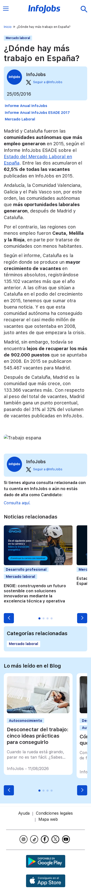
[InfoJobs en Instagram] (24, 839)
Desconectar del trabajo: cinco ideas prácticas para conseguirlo (38, 735)
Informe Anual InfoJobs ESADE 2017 (37, 113)
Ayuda (24, 813)
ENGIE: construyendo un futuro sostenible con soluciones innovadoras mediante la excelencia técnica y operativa (35, 593)
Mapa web (48, 819)
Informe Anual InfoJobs (26, 106)
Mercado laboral (18, 38)
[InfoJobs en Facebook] (45, 839)
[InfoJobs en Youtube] (66, 839)
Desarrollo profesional (26, 569)
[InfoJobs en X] (56, 839)
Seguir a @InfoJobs (47, 82)
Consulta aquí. (17, 503)
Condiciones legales (54, 813)
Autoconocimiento (25, 721)
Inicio (8, 27)
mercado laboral (20, 119)
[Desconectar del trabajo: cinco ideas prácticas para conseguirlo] (38, 711)
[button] (9, 618)
